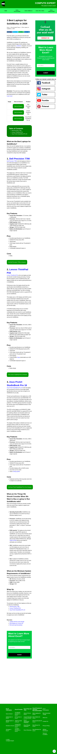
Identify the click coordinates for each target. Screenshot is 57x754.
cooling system (16, 471)
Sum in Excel (9, 713)
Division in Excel (10, 725)
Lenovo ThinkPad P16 (17, 132)
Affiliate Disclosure (45, 730)
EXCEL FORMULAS (28, 10)
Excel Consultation (46, 709)
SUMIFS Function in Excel (17, 730)
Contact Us (45, 721)
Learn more (9, 96)
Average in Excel (8, 730)
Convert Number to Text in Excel (28, 717)
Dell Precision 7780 (16, 130)
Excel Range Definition (27, 726)
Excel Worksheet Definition (26, 721)
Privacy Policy (46, 725)
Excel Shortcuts (27, 730)
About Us (45, 717)
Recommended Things (15, 27)
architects (18, 45)
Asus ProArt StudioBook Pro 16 (19, 134)
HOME (5, 10)
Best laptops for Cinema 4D (16, 623)
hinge (18, 357)
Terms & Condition (45, 734)
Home (8, 27)
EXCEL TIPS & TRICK (40, 10)
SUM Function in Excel (18, 721)
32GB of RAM (13, 540)
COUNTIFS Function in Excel (18, 726)
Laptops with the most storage (17, 621)
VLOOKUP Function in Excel (17, 714)
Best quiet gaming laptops (16, 625)
